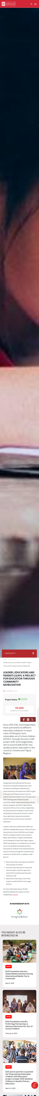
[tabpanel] (19, 913)
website (15, 895)
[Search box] (31, 3)
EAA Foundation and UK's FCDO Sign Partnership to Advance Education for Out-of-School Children (19, 1025)
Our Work (13, 659)
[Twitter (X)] (32, 719)
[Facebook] (23, 719)
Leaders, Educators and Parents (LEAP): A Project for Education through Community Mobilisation (17, 664)
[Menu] (34, 3)
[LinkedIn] (28, 719)
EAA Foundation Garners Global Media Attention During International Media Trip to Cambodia (19, 975)
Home (5, 659)
